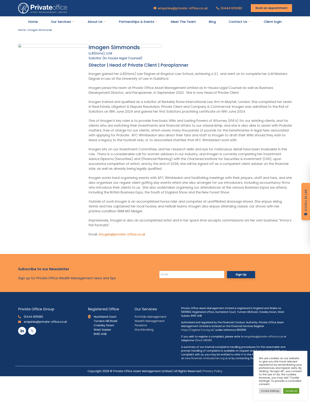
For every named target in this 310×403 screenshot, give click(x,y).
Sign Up (241, 274)
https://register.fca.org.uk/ (198, 330)
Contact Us (238, 21)
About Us (95, 21)
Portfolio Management (150, 317)
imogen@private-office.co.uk (122, 234)
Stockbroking (144, 330)
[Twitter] (32, 331)
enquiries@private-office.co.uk (183, 8)
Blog (212, 21)
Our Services (61, 21)
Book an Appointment (271, 8)
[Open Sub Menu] (73, 21)
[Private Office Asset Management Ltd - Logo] (45, 8)
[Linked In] (22, 331)
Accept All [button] (291, 391)
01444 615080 (231, 8)
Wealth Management (150, 321)
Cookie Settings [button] (270, 391)
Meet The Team (183, 21)
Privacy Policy (212, 371)
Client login (273, 21)
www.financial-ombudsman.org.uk (206, 358)
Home (33, 21)
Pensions (141, 325)
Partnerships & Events (136, 21)
